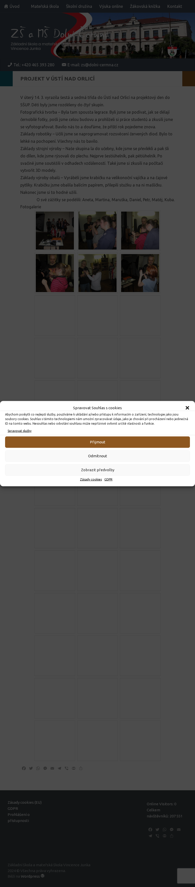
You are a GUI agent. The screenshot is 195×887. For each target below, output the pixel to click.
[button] (187, 407)
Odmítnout (97, 456)
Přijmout (97, 442)
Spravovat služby (19, 430)
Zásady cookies (91, 479)
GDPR (108, 479)
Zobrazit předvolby (97, 470)
